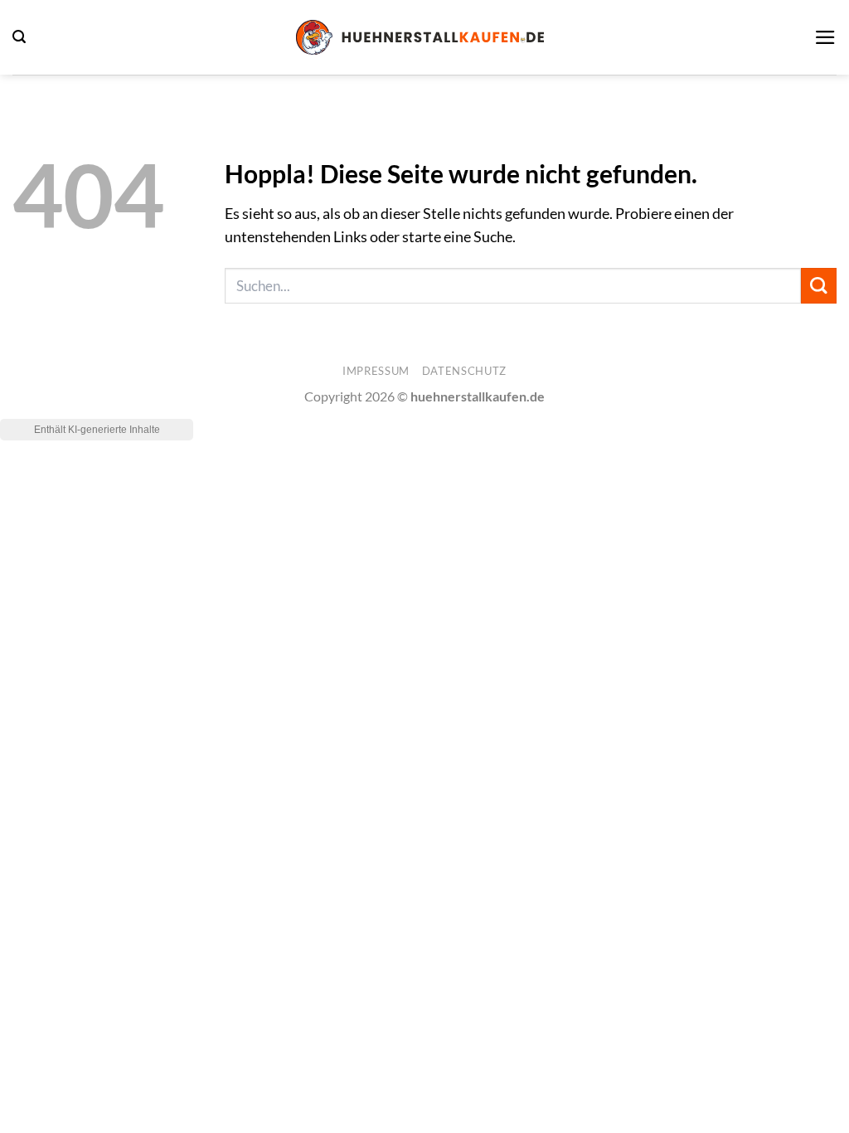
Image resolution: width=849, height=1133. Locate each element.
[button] (19, 37)
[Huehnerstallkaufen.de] (420, 37)
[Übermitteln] (819, 286)
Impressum (376, 370)
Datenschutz (464, 370)
